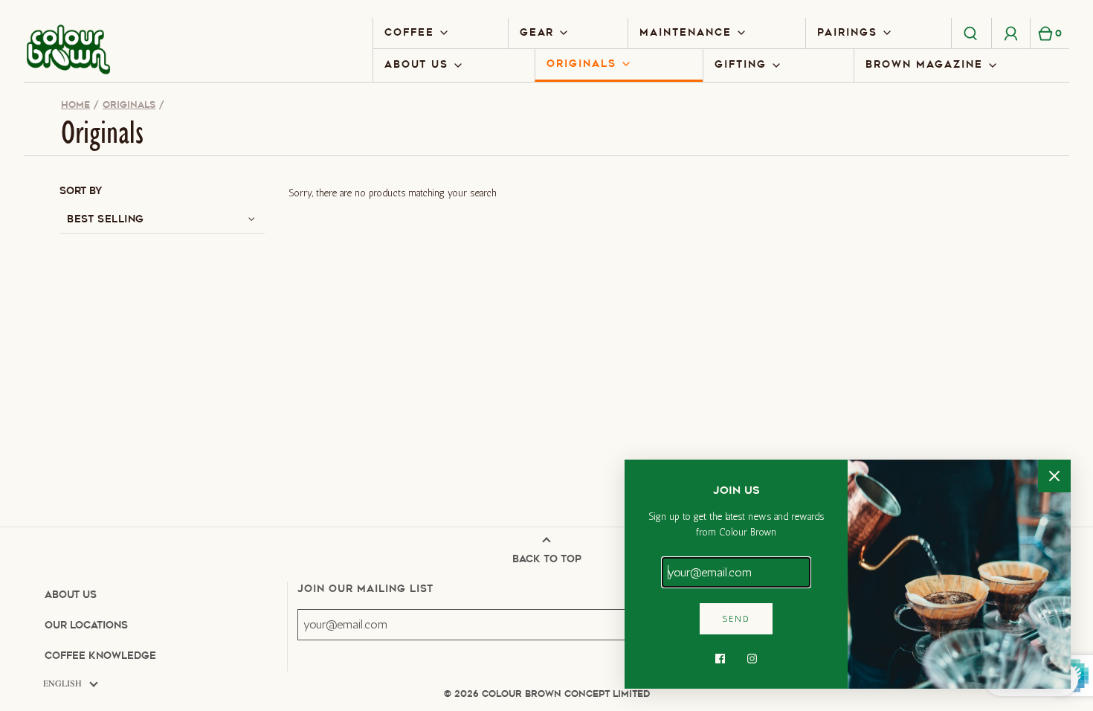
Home (75, 104)
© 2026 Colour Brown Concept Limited (547, 693)
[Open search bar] (971, 33)
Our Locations (86, 625)
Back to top (546, 558)
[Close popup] (1054, 476)
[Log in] (1011, 33)
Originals (129, 104)
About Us (71, 594)
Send (736, 619)
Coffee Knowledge (100, 655)
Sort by (80, 191)
